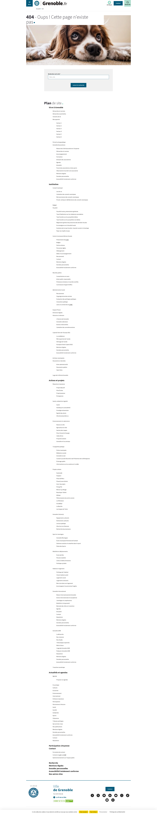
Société (55, 710)
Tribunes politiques (58, 721)
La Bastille (59, 506)
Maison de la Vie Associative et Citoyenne (67, 148)
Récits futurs (60, 645)
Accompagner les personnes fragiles (66, 586)
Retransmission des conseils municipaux (67, 197)
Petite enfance (60, 245)
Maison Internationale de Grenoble (66, 595)
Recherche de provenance (63, 529)
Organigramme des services (64, 296)
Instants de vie (57, 116)
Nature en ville (60, 425)
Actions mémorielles (62, 324)
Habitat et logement (58, 568)
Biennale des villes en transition (65, 606)
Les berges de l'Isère (62, 509)
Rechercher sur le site (54, 74)
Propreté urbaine (61, 438)
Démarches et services (59, 111)
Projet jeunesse (60, 393)
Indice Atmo (59, 436)
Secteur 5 (59, 134)
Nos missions (60, 637)
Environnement (57, 693)
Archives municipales (58, 358)
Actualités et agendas (58, 672)
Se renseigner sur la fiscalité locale (66, 225)
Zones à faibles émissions (63, 560)
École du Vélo (60, 555)
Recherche (53, 763)
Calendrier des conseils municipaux (66, 194)
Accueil (38, 9)
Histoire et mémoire (58, 315)
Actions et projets (56, 380)
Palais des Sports (61, 546)
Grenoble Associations (59, 145)
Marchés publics (57, 273)
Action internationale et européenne (66, 597)
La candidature (60, 336)
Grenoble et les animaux (63, 441)
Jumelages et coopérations (64, 600)
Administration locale (59, 290)
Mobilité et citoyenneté (63, 603)
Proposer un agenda (62, 680)
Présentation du (62, 240)
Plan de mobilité (61, 558)
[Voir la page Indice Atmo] (109, 2)
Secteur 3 (59, 128)
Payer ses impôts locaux (63, 231)
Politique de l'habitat (62, 572)
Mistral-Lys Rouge (61, 489)
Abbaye (58, 495)
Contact (118, 3)
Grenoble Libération (62, 322)
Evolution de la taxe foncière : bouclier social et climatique (72, 228)
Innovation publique (62, 302)
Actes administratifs (62, 364)
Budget (55, 205)
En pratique (56, 685)
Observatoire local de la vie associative (67, 171)
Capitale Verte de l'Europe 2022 (61, 332)
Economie (55, 690)
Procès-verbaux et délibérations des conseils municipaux (72, 200)
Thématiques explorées (63, 642)
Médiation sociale (61, 453)
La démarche (60, 634)
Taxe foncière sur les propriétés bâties (67, 217)
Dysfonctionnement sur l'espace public (63, 758)
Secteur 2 (59, 126)
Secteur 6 (59, 137)
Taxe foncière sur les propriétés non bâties (68, 220)
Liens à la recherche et (64, 304)
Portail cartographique (59, 142)
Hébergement (60, 251)
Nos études (59, 640)
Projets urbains (57, 469)
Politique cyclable (61, 563)
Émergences (59, 396)
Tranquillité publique (58, 446)
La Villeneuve (60, 501)
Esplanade (59, 473)
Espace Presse (57, 310)
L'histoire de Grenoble (62, 319)
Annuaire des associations (63, 159)
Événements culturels (62, 520)
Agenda (58, 162)
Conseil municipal (58, 188)
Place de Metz (60, 478)
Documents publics (61, 367)
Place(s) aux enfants (62, 481)
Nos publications (57, 726)
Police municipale (61, 450)
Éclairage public (60, 461)
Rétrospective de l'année (63, 339)
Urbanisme (56, 718)
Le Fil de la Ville (61, 797)
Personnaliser (103, 812)
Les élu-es (59, 191)
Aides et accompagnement (63, 253)
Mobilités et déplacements (60, 551)
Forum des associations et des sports (66, 168)
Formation (59, 157)
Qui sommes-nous (58, 724)
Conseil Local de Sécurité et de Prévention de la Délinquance (73, 458)
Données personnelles (62, 176)
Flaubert (58, 476)
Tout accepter (83, 812)
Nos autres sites (56, 774)
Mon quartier (56, 119)
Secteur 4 (59, 131)
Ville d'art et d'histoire (62, 526)
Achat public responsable (63, 279)
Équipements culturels (62, 518)
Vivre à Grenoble (56, 107)
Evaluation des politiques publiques (66, 299)
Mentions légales (61, 173)
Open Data (59, 370)
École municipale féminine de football (67, 540)
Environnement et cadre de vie (61, 421)
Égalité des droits (61, 413)
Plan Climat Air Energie (63, 433)
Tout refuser (93, 812)
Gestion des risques (61, 430)
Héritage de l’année (61, 342)
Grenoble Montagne (62, 538)
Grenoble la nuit (60, 456)
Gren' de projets (60, 484)
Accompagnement (61, 154)
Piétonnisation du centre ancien (65, 498)
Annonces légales (57, 312)
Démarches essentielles (59, 114)
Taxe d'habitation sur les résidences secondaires (69, 214)
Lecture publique (61, 523)
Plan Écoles (59, 390)
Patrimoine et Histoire (59, 704)
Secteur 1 (59, 123)
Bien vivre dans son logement (64, 583)
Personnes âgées (61, 248)
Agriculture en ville (61, 427)
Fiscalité (55, 208)
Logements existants (62, 580)
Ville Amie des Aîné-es (62, 416)
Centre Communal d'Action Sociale (62, 236)
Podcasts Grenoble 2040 (63, 651)
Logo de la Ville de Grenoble (60, 375)
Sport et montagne (58, 534)
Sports (54, 715)
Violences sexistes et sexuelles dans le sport (68, 543)
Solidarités (56, 713)
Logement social (61, 578)
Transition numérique (59, 667)
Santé (58, 405)
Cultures (55, 688)
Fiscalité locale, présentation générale (67, 211)
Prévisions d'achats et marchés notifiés (67, 282)
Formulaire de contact (59, 752)
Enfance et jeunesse (58, 699)
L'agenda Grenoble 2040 (63, 648)
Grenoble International (59, 591)
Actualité (59, 165)
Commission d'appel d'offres (64, 284)
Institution (53, 184)
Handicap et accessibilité (63, 407)
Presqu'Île (59, 487)
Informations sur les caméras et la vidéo (67, 464)
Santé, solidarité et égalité (60, 401)
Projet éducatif (60, 387)
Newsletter (59, 617)
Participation (56, 701)
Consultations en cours (62, 276)
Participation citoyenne (59, 745)
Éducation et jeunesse (59, 384)
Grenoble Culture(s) (58, 514)
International (56, 696)
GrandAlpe (59, 503)
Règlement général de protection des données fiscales (71, 222)
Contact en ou (59, 755)
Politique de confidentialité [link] (117, 812)
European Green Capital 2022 (64, 344)
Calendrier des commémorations (65, 327)
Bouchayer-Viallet (61, 492)
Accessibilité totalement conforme (66, 179)
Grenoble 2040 (57, 631)
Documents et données (59, 361)
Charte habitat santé (62, 575)
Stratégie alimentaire (62, 410)
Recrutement (60, 256)
